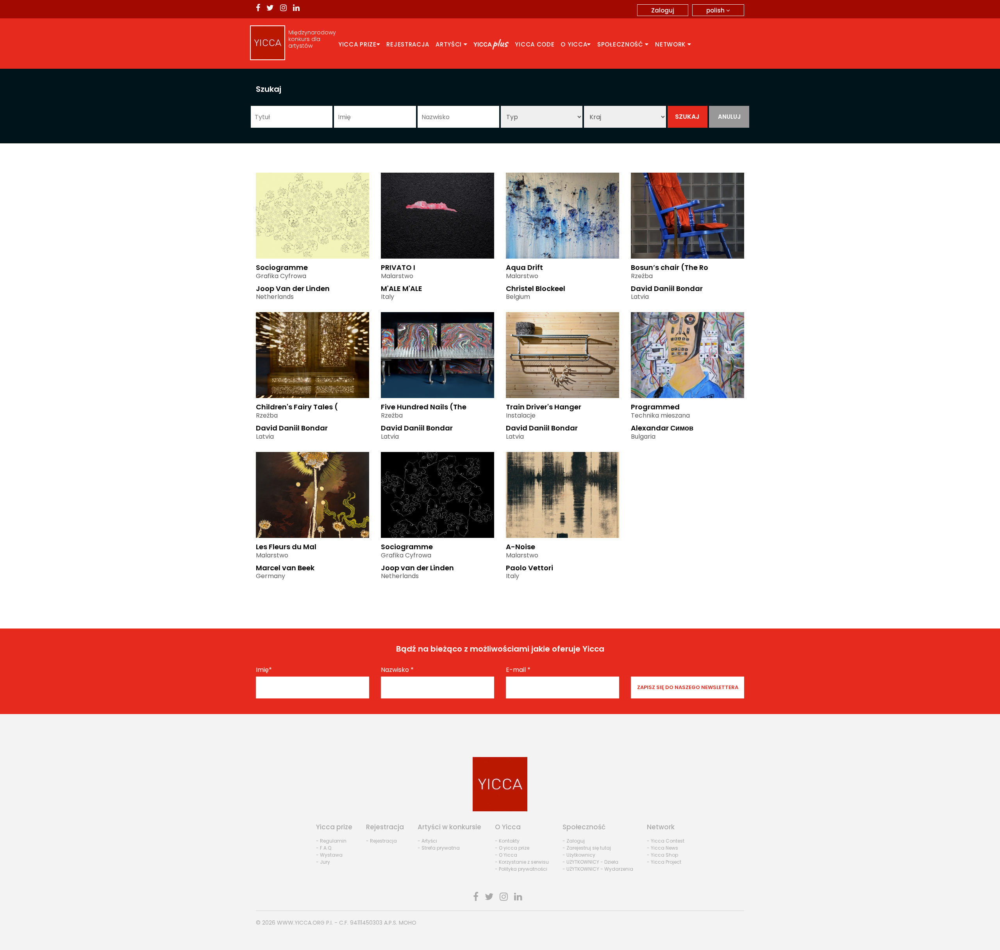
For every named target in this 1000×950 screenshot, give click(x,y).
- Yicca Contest (665, 841)
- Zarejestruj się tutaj (586, 848)
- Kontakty (507, 841)
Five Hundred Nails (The (423, 407)
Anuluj (729, 116)
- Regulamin (331, 841)
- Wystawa (329, 855)
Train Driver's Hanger (543, 407)
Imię (264, 670)
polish (716, 10)
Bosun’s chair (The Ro (669, 267)
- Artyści (427, 841)
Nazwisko (397, 670)
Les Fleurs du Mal (286, 547)
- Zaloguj (573, 841)
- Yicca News (662, 848)
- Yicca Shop (662, 855)
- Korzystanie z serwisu (522, 862)
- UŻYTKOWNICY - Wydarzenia (597, 869)
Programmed (655, 407)
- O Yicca (506, 855)
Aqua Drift (524, 267)
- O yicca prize (512, 848)
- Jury (323, 862)
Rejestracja (407, 44)
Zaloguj (662, 10)
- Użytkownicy (578, 855)
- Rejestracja (381, 841)
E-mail (518, 670)
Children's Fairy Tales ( (297, 407)
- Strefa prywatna (439, 848)
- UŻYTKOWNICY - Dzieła (590, 862)
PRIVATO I (398, 267)
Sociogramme (282, 267)
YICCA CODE (534, 44)
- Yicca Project (664, 862)
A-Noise (520, 547)
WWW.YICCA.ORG (301, 923)
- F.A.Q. (324, 848)
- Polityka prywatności (521, 869)
